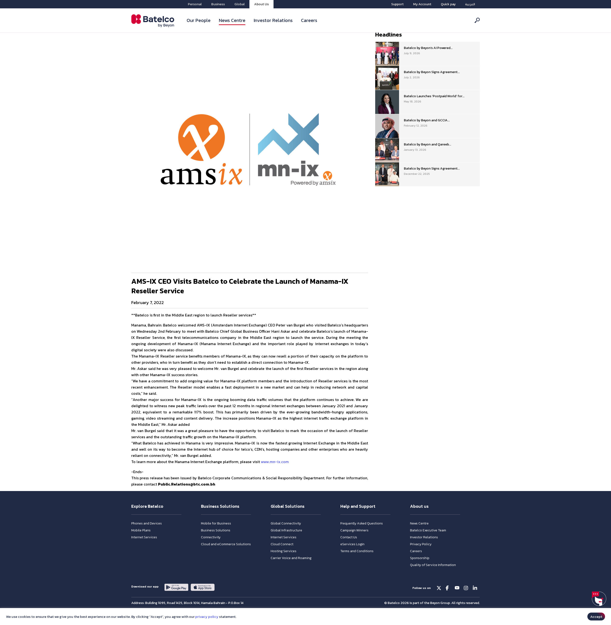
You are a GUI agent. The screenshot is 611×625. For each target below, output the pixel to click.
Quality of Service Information (433, 564)
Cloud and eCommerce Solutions (226, 544)
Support (397, 4)
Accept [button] (596, 616)
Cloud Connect (282, 544)
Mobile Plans (141, 530)
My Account (422, 4)
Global (239, 4)
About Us (261, 4)
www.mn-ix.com (275, 462)
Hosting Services (283, 551)
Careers (309, 20)
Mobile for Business (216, 523)
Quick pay (448, 4)
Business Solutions (215, 530)
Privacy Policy (421, 544)
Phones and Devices (146, 523)
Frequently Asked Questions (361, 523)
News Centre (232, 20)
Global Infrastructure (286, 530)
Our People (199, 20)
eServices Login (352, 544)
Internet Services (144, 537)
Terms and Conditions (357, 551)
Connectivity (211, 537)
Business (218, 4)
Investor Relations (273, 20)
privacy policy (206, 616)
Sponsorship (419, 558)
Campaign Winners (354, 530)
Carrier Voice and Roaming (291, 558)
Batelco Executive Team (428, 530)
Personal (195, 4)
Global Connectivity (286, 523)
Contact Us (348, 537)
